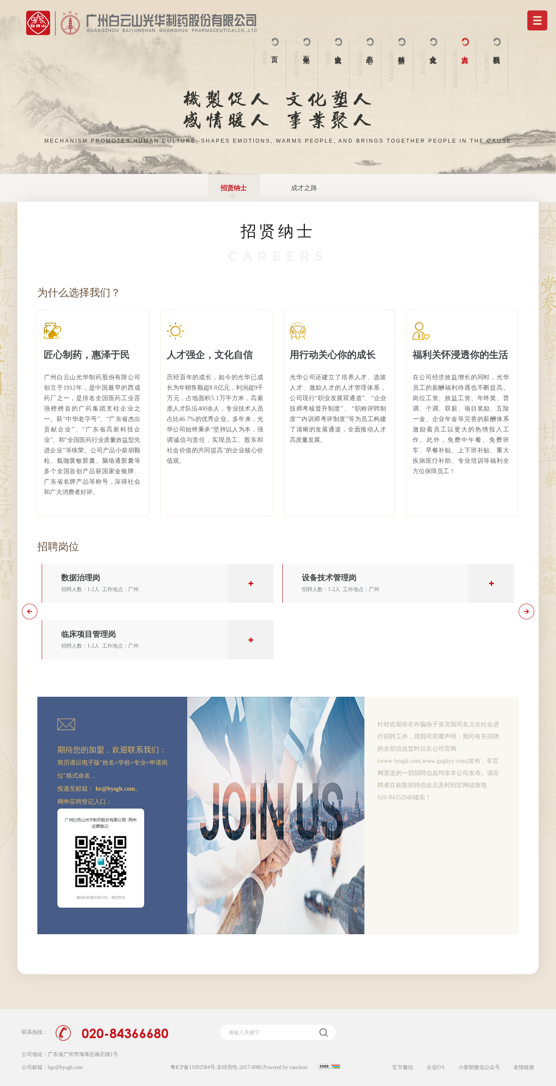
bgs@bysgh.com (65, 1067)
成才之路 (304, 187)
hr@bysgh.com (115, 788)
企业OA (436, 1067)
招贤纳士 (234, 187)
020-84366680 (125, 1033)
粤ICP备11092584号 (192, 1067)
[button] (29, 611)
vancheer (298, 1067)
